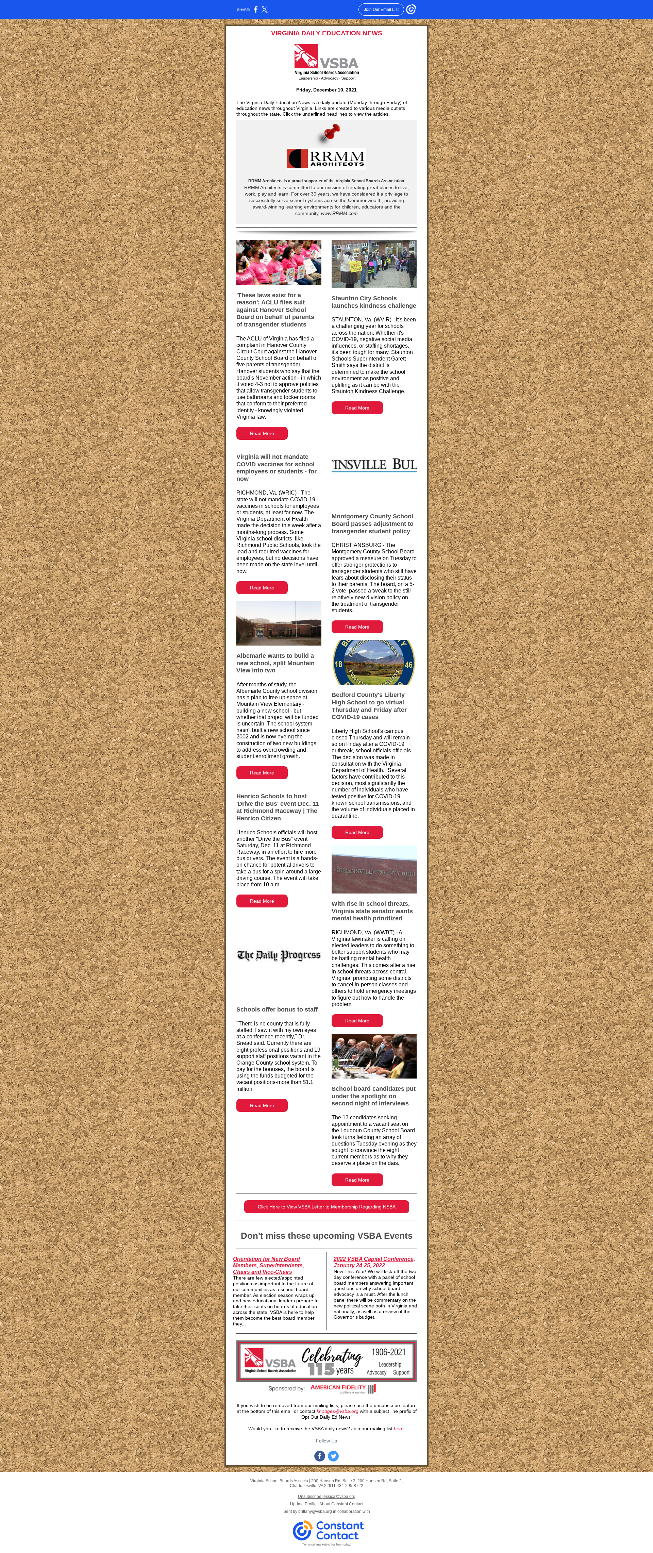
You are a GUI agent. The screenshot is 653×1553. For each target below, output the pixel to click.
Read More (262, 433)
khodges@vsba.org (337, 1411)
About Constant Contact (341, 1504)
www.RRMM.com (339, 213)
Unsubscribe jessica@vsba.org (326, 1496)
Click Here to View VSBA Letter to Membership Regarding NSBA (327, 1206)
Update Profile (303, 1504)
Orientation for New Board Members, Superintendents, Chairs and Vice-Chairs (268, 1265)
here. (399, 1428)
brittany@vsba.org (315, 1511)
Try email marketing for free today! (326, 1544)
